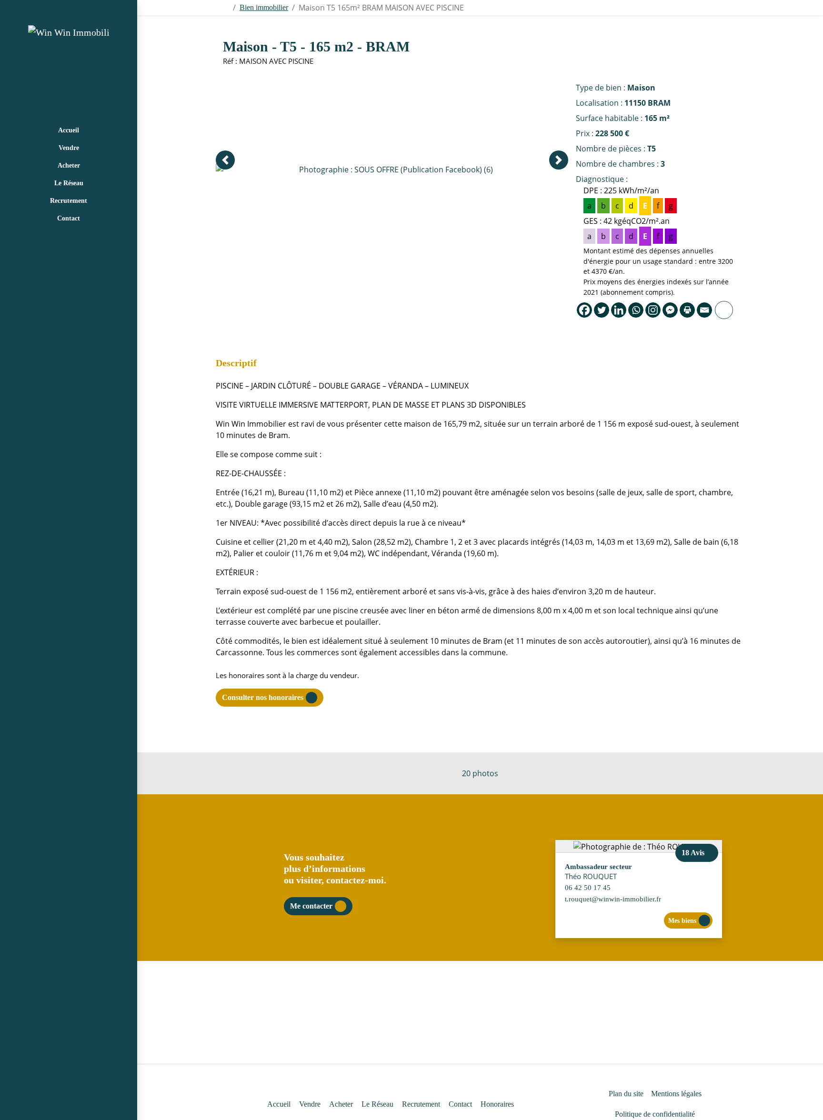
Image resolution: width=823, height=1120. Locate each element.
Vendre (69, 147)
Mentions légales (676, 1094)
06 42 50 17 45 (588, 887)
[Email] (704, 310)
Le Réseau (68, 183)
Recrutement (68, 200)
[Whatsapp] (635, 310)
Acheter (69, 165)
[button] (225, 160)
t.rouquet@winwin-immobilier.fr (613, 899)
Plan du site (626, 1094)
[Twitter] (601, 310)
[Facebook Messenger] (670, 310)
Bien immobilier (264, 7)
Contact (68, 218)
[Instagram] (653, 310)
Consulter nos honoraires (262, 697)
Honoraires (497, 1104)
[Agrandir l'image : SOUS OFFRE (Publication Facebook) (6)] (392, 169)
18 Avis (694, 853)
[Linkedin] (618, 310)
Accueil (68, 130)
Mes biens (682, 920)
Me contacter (311, 906)
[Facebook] (584, 310)
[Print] (687, 310)
